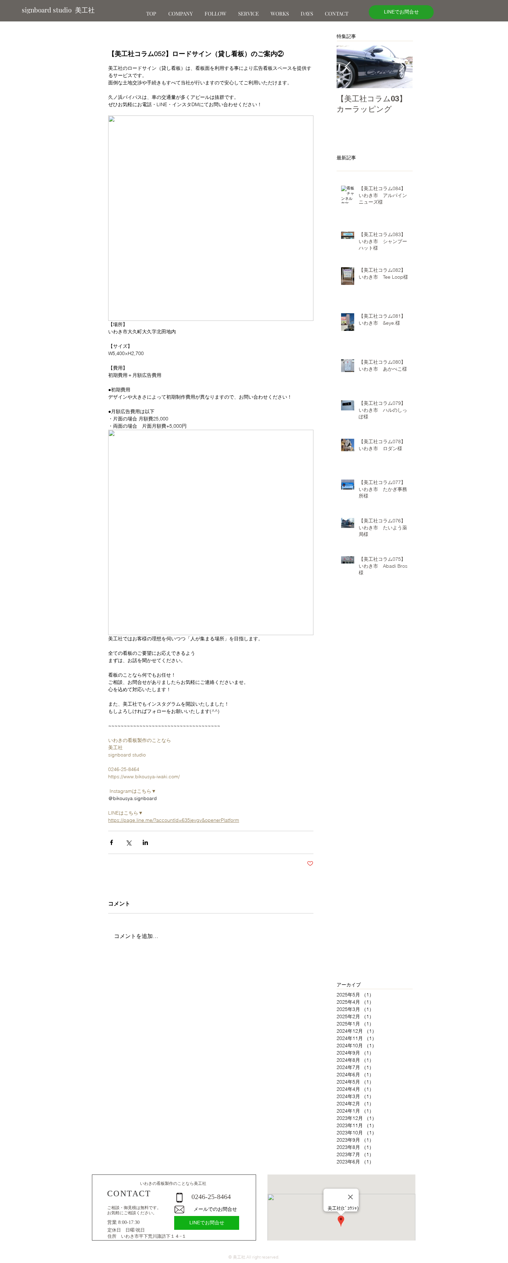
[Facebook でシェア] (111, 842)
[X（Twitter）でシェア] (128, 842)
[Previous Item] (348, 67)
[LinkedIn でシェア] (145, 842)
